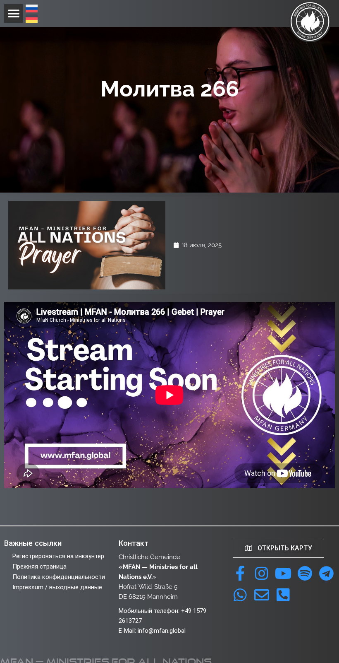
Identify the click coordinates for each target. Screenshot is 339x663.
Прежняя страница (39, 566)
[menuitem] (32, 9)
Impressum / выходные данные (57, 587)
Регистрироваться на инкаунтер (58, 556)
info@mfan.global (162, 630)
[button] (13, 13)
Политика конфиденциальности (58, 577)
